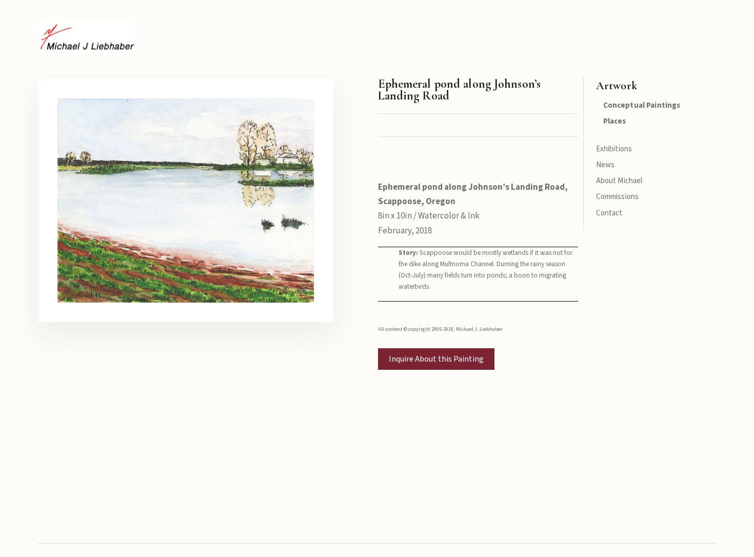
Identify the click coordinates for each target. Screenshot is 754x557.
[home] (86, 37)
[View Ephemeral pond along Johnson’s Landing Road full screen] (186, 200)
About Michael (619, 180)
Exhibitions (614, 149)
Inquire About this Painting (436, 359)
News (605, 165)
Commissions (617, 196)
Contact (609, 213)
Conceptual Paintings (642, 105)
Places (614, 121)
